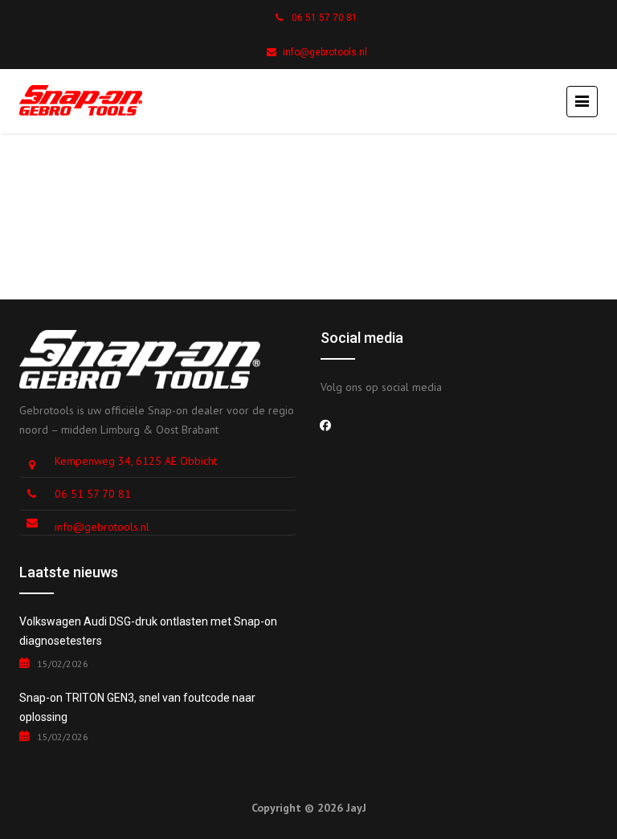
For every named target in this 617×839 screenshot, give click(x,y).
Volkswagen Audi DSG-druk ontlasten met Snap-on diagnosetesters (148, 631)
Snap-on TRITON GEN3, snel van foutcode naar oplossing (137, 707)
